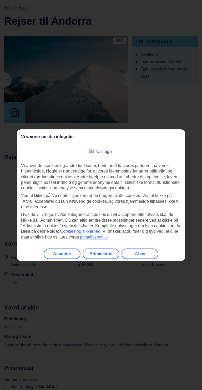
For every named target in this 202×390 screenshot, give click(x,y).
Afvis (140, 253)
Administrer (101, 253)
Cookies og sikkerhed (80, 231)
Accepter (62, 253)
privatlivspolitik (94, 237)
